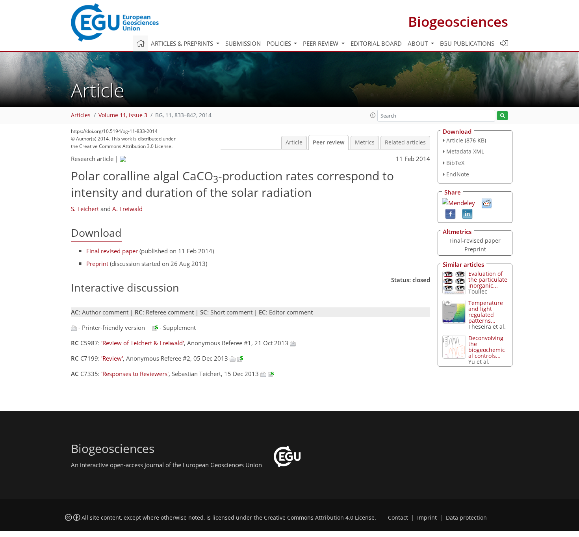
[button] (373, 115)
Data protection (466, 517)
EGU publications (467, 43)
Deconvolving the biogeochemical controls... (486, 346)
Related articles (405, 142)
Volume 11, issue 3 (122, 115)
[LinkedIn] (467, 213)
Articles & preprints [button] (183, 43)
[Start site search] (502, 115)
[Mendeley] (458, 202)
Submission (243, 43)
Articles (81, 115)
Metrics (365, 142)
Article (294, 142)
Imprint (427, 517)
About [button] (418, 43)
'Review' (112, 358)
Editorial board (376, 43)
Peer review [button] (321, 43)
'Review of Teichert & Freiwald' (142, 343)
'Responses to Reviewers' (135, 374)
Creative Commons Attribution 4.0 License (319, 517)
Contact (398, 517)
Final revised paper (112, 251)
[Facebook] (450, 213)
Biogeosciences (458, 21)
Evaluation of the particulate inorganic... (487, 279)
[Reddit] (486, 202)
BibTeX (455, 163)
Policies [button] (280, 43)
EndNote (457, 174)
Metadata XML (465, 151)
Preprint (97, 264)
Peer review (328, 142)
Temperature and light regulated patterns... (485, 311)
